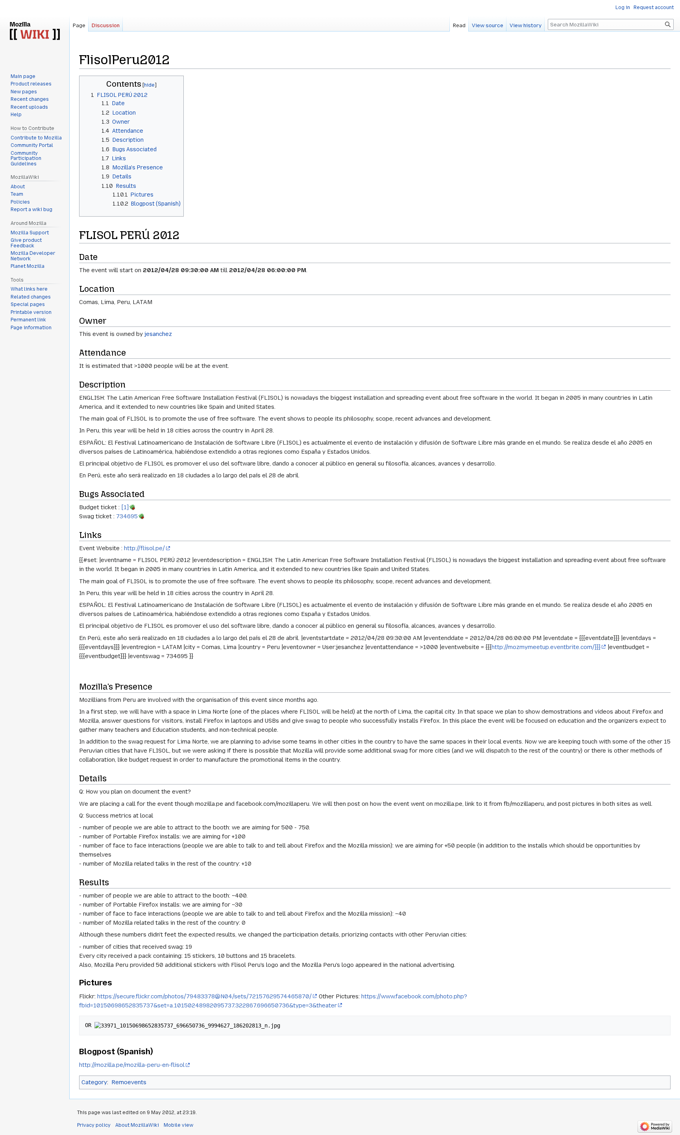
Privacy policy (94, 1125)
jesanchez (158, 334)
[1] (125, 507)
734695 (127, 516)
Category (94, 1082)
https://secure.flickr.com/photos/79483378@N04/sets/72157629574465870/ (204, 996)
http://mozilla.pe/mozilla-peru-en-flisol (132, 1064)
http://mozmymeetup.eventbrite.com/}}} (546, 647)
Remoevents (128, 1082)
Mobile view (178, 1125)
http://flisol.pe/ (144, 548)
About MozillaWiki (137, 1125)
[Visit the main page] (34, 31)
